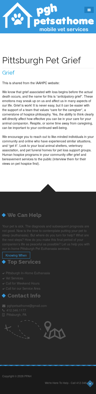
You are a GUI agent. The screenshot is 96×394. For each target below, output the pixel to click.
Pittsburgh (13, 273)
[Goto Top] (90, 383)
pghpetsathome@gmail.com (27, 305)
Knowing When (16, 255)
